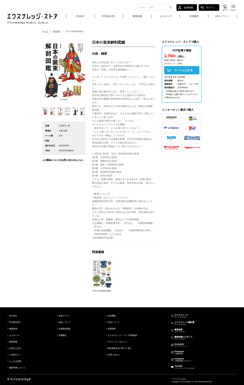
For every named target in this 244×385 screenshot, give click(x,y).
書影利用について (17, 368)
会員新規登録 (64, 329)
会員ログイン (64, 316)
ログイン (210, 7)
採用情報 (112, 329)
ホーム (45, 31)
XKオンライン (222, 16)
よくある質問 (15, 361)
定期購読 (194, 16)
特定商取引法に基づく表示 (119, 348)
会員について (64, 322)
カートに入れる (183, 70)
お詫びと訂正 (15, 348)
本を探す (80, 16)
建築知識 (137, 16)
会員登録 (188, 7)
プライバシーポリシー (117, 342)
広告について (114, 322)
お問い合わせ (114, 355)
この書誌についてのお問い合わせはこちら (62, 160)
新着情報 (13, 342)
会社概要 (112, 316)
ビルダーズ (165, 16)
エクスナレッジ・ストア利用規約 (122, 335)
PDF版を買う (109, 16)
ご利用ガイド (15, 355)
